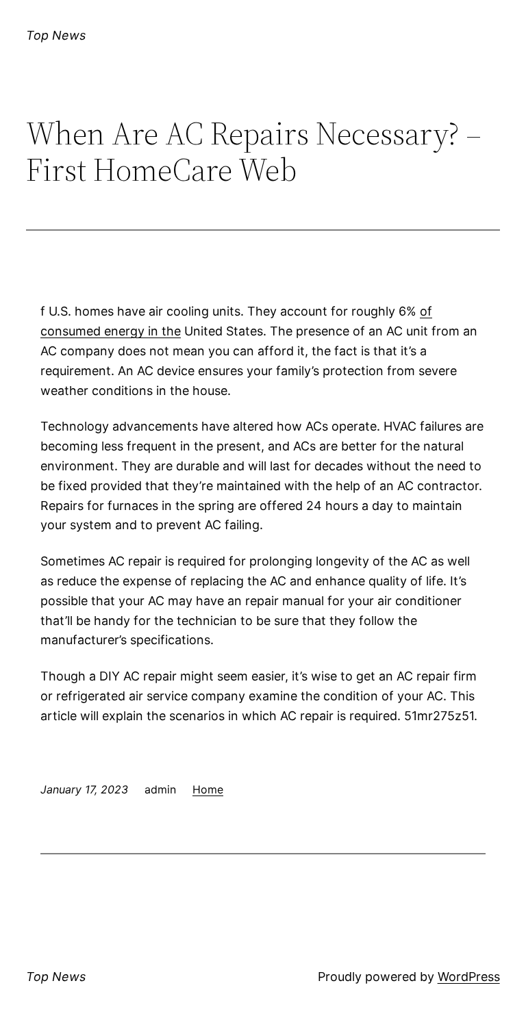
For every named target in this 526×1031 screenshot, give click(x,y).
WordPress (469, 976)
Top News (56, 35)
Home (207, 789)
